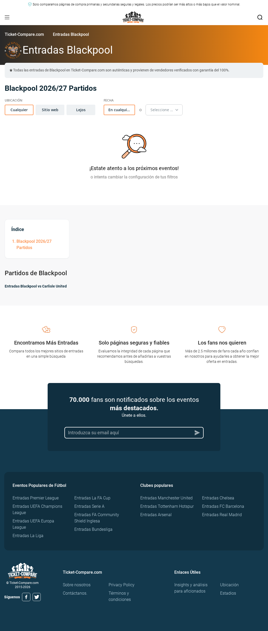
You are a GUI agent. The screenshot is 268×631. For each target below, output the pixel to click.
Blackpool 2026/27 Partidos (34, 244)
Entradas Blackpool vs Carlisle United (36, 286)
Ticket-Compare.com (24, 34)
